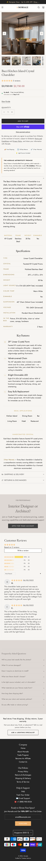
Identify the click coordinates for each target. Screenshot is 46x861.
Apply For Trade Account (23, 526)
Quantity (6, 107)
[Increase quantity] (12, 112)
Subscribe (23, 823)
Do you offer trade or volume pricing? (15, 705)
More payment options (23, 132)
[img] (17, 580)
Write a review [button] (23, 550)
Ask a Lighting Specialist (23, 733)
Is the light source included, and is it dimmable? (18, 682)
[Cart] (43, 7)
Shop (35, 2)
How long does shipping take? (12, 693)
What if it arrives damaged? (11, 665)
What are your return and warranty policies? (17, 699)
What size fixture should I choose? (13, 676)
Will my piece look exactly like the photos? (16, 659)
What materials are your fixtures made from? (17, 688)
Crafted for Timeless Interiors (23, 858)
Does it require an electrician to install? (15, 671)
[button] (4, 33)
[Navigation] (2, 7)
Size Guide (6, 101)
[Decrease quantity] (4, 112)
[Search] (38, 7)
